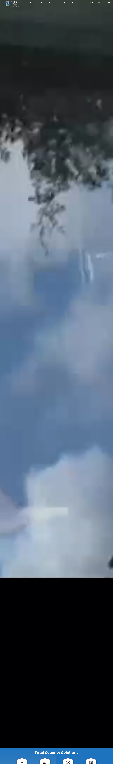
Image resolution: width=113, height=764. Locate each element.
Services (49, 3)
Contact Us (91, 3)
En (104, 3)
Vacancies (80, 3)
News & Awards (68, 3)
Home (31, 3)
